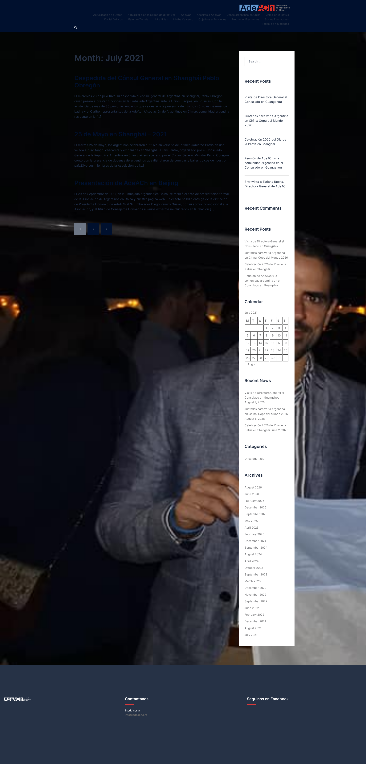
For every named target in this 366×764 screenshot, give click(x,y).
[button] (75, 27)
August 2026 (253, 487)
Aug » (251, 364)
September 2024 (256, 547)
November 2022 (255, 594)
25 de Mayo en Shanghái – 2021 (120, 134)
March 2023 (253, 581)
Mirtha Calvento (183, 19)
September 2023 (256, 574)
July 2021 (251, 635)
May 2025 (251, 521)
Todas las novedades (275, 23)
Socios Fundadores (277, 19)
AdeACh (186, 14)
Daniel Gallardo (113, 19)
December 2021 (255, 621)
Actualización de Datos (107, 14)
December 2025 (255, 507)
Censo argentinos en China (243, 14)
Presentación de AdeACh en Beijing (126, 183)
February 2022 (254, 614)
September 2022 (256, 601)
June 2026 (252, 494)
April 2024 (252, 561)
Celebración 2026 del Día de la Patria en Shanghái (265, 141)
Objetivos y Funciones (212, 19)
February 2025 (254, 534)
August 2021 (253, 628)
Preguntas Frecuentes (245, 19)
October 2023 (254, 568)
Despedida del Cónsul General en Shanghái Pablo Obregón (146, 81)
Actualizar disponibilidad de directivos (152, 14)
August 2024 (253, 554)
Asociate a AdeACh (209, 14)
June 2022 (252, 608)
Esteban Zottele (138, 19)
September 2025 (256, 514)
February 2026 (254, 501)
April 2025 (251, 527)
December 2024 (255, 541)
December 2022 (255, 588)
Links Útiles (160, 19)
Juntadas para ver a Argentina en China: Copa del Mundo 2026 (266, 120)
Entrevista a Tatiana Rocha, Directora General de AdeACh (266, 184)
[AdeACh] (265, 7)
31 (279, 358)
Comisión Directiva (277, 14)
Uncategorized (254, 458)
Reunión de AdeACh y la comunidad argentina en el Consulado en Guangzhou (264, 162)
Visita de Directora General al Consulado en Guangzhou (266, 99)
